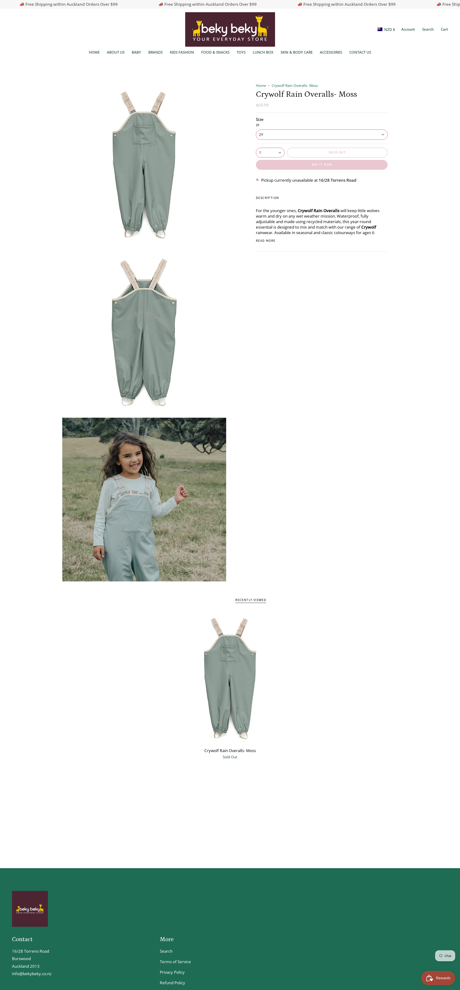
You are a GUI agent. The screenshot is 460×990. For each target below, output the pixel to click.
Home (261, 85)
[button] (428, 29)
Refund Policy (172, 982)
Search (166, 951)
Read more (266, 241)
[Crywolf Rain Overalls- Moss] (230, 678)
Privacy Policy (172, 972)
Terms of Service (175, 961)
